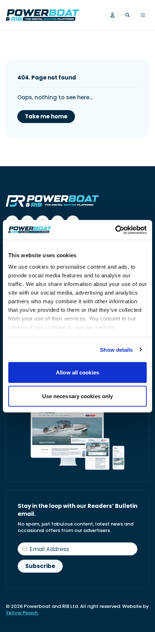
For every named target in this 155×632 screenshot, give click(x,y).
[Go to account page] (112, 15)
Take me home (46, 116)
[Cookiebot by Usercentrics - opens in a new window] (115, 230)
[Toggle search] (127, 15)
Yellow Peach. (22, 612)
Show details (116, 349)
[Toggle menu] (142, 15)
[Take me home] (42, 15)
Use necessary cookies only (77, 396)
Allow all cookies (77, 372)
